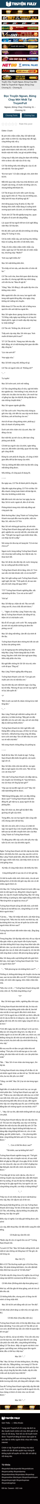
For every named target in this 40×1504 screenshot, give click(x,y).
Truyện (4, 82)
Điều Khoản (18, 1423)
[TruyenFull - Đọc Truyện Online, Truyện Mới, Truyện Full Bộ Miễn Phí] (21, 4)
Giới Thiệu (6, 1423)
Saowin (11, 1488)
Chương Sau (29, 115)
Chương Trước (12, 115)
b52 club (19, 1488)
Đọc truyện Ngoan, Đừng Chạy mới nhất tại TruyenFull (20, 99)
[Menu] (3, 4)
